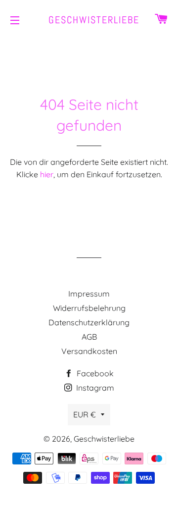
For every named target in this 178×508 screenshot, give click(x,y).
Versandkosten (89, 351)
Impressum (89, 294)
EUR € (84, 414)
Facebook (94, 373)
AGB (89, 337)
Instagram (94, 388)
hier (46, 174)
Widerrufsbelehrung (89, 308)
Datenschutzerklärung (89, 322)
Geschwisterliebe (89, 19)
